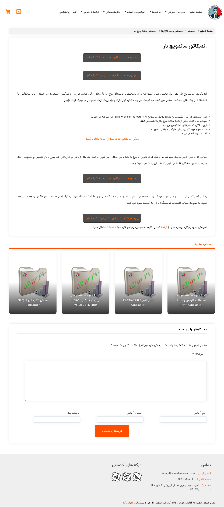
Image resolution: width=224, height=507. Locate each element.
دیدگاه (197, 354)
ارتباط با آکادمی (91, 12)
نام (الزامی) (198, 413)
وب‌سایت (73, 413)
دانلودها (156, 12)
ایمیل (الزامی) (133, 413)
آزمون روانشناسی (67, 12)
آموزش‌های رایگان (136, 12)
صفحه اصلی (196, 12)
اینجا (164, 227)
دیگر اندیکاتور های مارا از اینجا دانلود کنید (112, 139)
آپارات (110, 227)
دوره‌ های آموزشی (176, 12)
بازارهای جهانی (113, 12)
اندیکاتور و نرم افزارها (172, 31)
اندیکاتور (191, 31)
